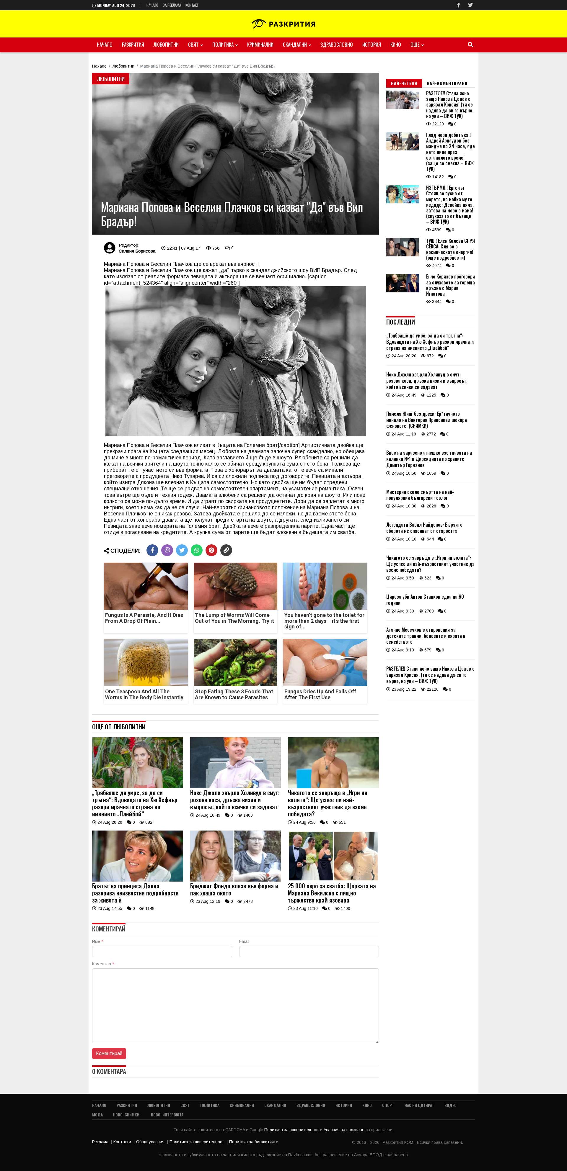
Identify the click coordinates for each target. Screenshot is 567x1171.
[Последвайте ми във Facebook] (458, 5)
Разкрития (133, 44)
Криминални (260, 44)
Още (415, 44)
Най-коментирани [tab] (447, 83)
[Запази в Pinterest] (211, 550)
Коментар (103, 964)
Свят (193, 44)
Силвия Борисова (137, 251)
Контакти (122, 1142)
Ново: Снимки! (127, 1114)
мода (97, 1114)
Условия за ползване (345, 1129)
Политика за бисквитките (253, 1142)
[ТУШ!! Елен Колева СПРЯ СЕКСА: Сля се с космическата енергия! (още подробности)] (402, 255)
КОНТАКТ (192, 5)
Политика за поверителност (292, 1129)
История (371, 44)
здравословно (336, 44)
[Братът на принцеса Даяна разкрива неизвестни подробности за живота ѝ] (137, 880)
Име (97, 941)
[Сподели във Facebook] (152, 550)
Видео (450, 1105)
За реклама (172, 5)
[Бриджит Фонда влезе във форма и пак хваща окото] (235, 880)
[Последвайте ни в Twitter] (470, 5)
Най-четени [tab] (404, 83)
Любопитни (166, 44)
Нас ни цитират (419, 1105)
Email (244, 941)
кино (395, 44)
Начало (152, 5)
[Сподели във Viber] (167, 550)
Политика (223, 44)
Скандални (295, 44)
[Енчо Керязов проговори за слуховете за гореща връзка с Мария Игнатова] (402, 291)
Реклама (100, 1142)
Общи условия (150, 1142)
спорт (388, 1105)
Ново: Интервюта (167, 1114)
